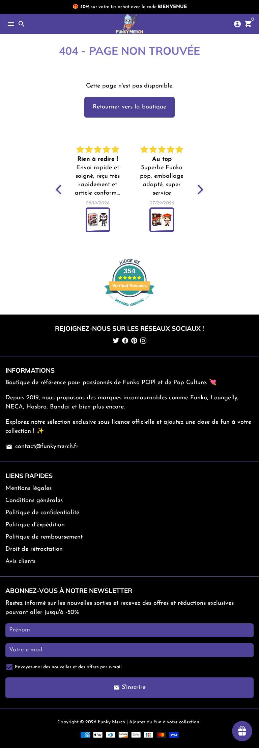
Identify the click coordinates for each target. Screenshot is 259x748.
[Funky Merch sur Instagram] (143, 341)
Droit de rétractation (34, 549)
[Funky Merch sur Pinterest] (134, 341)
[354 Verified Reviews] (129, 310)
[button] (60, 189)
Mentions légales (28, 488)
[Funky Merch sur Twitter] (116, 341)
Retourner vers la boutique (129, 107)
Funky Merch (111, 722)
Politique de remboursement (44, 537)
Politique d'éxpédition (35, 525)
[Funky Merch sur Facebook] (125, 341)
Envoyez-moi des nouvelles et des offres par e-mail (68, 667)
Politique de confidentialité (42, 513)
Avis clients (20, 561)
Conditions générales (34, 501)
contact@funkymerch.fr (42, 447)
